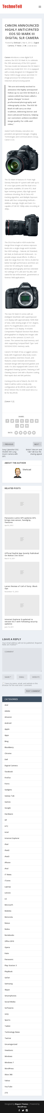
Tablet (7, 1026)
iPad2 (7, 850)
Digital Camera (11, 765)
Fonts (7, 783)
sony (7, 1014)
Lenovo (8, 893)
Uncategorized (11, 1044)
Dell (6, 759)
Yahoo (7, 1080)
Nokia (7, 929)
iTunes (7, 880)
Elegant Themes (21, 1104)
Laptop (8, 887)
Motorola (9, 917)
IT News (18, 45)
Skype (7, 989)
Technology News (12, 1032)
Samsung (9, 983)
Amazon (8, 717)
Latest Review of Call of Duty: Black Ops (21, 587)
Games (8, 802)
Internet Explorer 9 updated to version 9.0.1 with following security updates (21, 621)
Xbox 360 (8, 1074)
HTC (6, 826)
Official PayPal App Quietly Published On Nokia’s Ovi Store (22, 554)
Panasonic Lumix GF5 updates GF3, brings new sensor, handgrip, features (20, 520)
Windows (8, 1056)
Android (8, 723)
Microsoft (9, 905)
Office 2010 (9, 941)
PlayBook (8, 971)
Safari (7, 977)
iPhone (7, 862)
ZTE (6, 1093)
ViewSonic (9, 1050)
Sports (7, 1020)
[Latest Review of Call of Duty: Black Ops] (22, 572)
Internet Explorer (12, 838)
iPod (6, 868)
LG (6, 899)
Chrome (8, 753)
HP (6, 820)
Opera (7, 947)
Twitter (8, 1038)
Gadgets (8, 790)
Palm (7, 953)
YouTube (8, 1086)
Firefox (8, 777)
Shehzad (17, 43)
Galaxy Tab (9, 796)
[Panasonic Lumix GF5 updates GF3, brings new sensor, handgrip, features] (22, 503)
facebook (9, 771)
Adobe (7, 711)
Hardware (9, 814)
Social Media (10, 1002)
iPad (6, 844)
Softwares (9, 1008)
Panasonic (9, 959)
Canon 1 (8, 401)
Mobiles (8, 911)
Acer (6, 705)
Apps (7, 735)
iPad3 (7, 856)
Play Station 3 (11, 965)
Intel (7, 832)
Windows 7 (9, 1062)
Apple (7, 729)
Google (8, 808)
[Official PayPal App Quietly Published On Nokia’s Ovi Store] (22, 539)
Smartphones (10, 996)
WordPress (9, 1068)
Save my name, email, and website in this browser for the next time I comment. (20, 684)
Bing (6, 741)
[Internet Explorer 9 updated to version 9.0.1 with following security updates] (22, 605)
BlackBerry (9, 747)
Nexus (7, 923)
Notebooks (9, 935)
